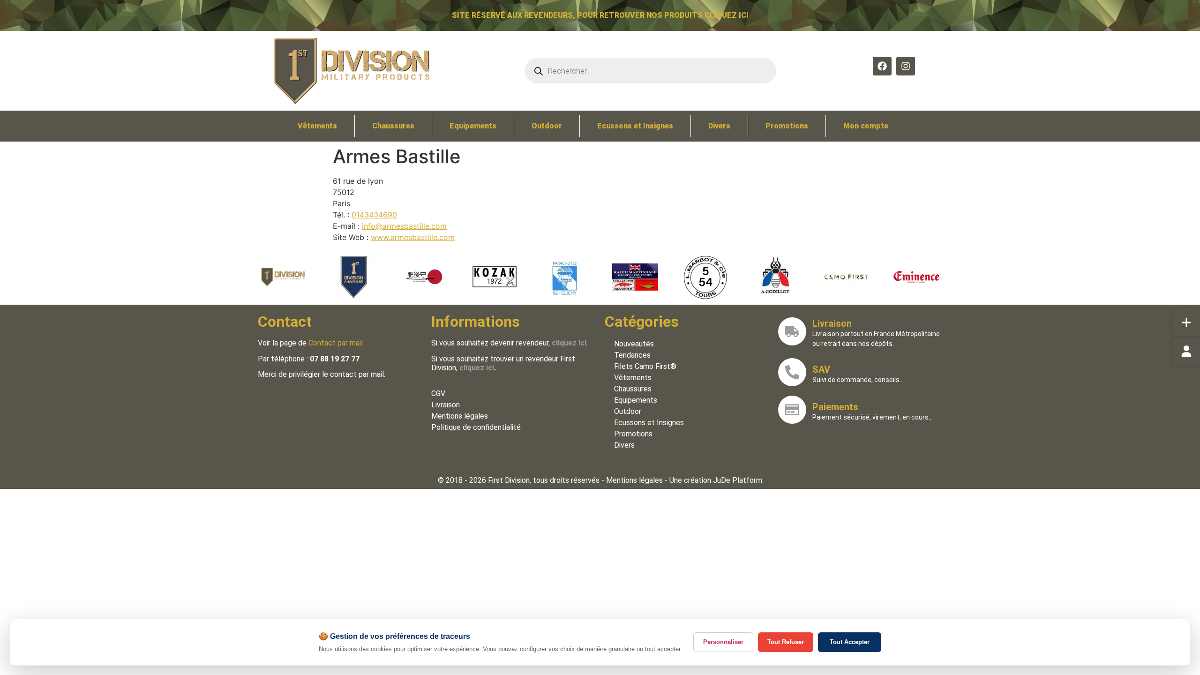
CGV (438, 393)
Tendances (632, 355)
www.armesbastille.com (413, 237)
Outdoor (547, 125)
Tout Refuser (785, 641)
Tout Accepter (850, 641)
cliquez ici (476, 367)
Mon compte (865, 125)
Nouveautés (634, 343)
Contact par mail (335, 342)
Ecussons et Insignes (635, 125)
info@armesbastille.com (404, 226)
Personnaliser (723, 641)
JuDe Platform (737, 480)
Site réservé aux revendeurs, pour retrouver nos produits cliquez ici (600, 15)
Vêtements (317, 125)
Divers (719, 125)
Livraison (445, 404)
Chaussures (393, 125)
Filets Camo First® (645, 366)
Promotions (786, 125)
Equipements (473, 125)
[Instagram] (905, 66)
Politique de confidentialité (476, 427)
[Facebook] (882, 66)
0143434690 (374, 214)
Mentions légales (459, 416)
